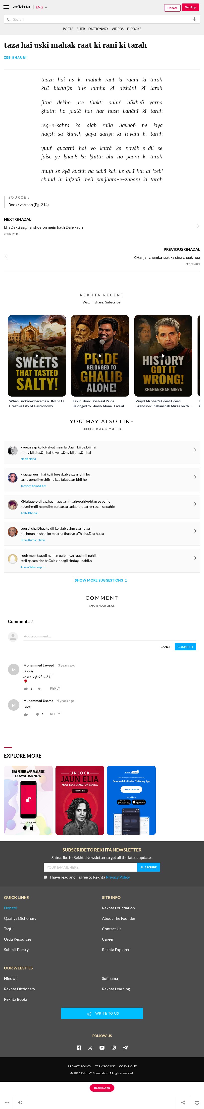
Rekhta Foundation (118, 908)
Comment (185, 647)
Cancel (166, 647)
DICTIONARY (98, 29)
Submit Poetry (16, 950)
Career (108, 939)
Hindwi (10, 978)
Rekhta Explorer (116, 950)
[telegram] (125, 1047)
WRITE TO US (107, 1013)
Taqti (8, 929)
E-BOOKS (134, 29)
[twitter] (90, 1047)
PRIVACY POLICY (79, 1066)
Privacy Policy (118, 877)
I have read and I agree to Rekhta (90, 877)
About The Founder (118, 918)
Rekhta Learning (116, 989)
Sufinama (110, 978)
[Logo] (21, 7)
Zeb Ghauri (15, 57)
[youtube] (102, 1047)
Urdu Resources (17, 939)
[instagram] (114, 1047)
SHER (81, 29)
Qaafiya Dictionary (20, 918)
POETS (68, 29)
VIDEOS (118, 29)
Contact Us (111, 929)
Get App (190, 7)
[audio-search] (195, 19)
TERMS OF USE (105, 1066)
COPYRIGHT (128, 1066)
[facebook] (79, 1047)
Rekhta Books (16, 999)
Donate (172, 8)
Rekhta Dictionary (19, 989)
